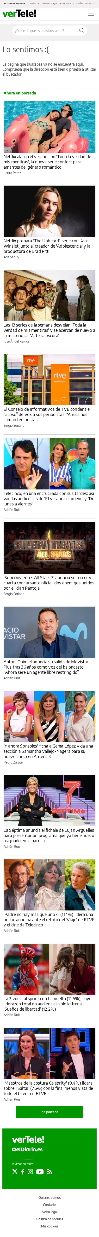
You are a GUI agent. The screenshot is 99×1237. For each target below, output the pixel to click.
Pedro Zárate (13, 762)
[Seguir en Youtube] (40, 1171)
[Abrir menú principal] (91, 14)
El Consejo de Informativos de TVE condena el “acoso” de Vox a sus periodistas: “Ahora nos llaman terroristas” (47, 414)
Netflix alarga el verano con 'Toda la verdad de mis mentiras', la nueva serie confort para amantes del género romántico (47, 162)
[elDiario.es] (27, 1149)
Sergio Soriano (14, 425)
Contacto (49, 1205)
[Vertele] (28, 1139)
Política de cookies (49, 1219)
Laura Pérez (12, 173)
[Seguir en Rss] (49, 1172)
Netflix (79, 3)
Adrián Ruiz (12, 510)
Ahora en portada (20, 93)
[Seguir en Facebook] (23, 1171)
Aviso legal (49, 1212)
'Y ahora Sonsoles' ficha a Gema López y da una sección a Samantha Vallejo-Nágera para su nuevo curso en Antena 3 (48, 751)
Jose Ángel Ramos (17, 341)
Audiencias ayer (49, 3)
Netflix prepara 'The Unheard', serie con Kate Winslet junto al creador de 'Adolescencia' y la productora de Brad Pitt (47, 246)
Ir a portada (49, 1112)
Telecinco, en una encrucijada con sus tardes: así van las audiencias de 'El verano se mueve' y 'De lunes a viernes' (49, 498)
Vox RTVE (34, 3)
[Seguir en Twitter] (15, 1172)
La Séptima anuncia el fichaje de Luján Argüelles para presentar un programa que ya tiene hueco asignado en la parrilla (49, 835)
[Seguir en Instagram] (30, 1172)
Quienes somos (49, 1197)
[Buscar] (81, 31)
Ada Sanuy (11, 257)
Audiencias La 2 (66, 3)
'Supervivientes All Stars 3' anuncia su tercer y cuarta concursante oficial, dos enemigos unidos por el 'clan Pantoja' (49, 583)
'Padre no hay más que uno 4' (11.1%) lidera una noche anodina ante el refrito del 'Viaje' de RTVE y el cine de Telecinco (49, 919)
